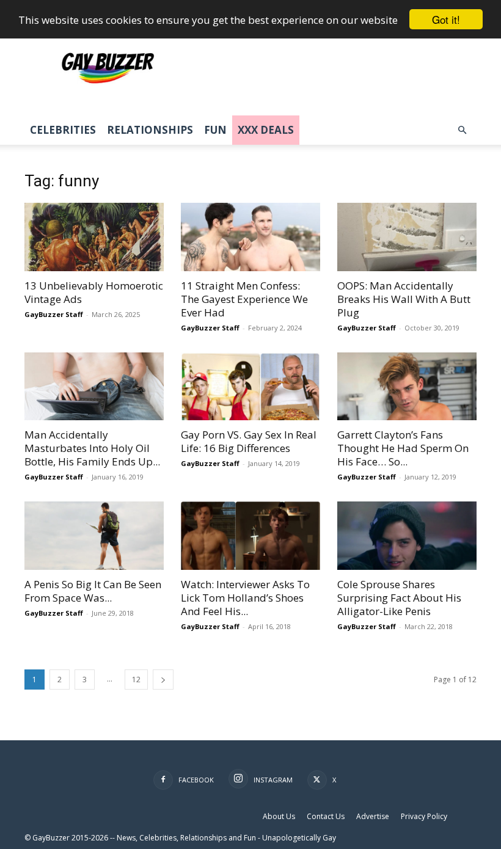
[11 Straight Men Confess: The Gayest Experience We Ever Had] (250, 237)
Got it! (446, 19)
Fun (215, 130)
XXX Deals (266, 130)
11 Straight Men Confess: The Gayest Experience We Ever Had (244, 299)
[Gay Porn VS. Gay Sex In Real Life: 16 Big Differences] (250, 386)
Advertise (372, 816)
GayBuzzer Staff (53, 314)
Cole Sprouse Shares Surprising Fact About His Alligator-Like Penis (399, 597)
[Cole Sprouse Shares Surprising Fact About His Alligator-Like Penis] (407, 535)
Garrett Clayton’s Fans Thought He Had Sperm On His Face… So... (403, 448)
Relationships (150, 130)
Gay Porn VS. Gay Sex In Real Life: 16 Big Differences (248, 441)
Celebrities (63, 130)
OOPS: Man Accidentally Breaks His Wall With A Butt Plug (403, 299)
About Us (279, 816)
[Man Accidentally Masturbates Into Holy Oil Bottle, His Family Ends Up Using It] (94, 386)
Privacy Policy (424, 816)
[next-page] (163, 679)
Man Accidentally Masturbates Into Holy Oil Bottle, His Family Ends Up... (92, 448)
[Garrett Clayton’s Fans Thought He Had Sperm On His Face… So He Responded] (407, 386)
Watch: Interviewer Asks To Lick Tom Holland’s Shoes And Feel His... (245, 597)
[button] (462, 130)
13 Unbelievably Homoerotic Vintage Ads (93, 292)
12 (136, 679)
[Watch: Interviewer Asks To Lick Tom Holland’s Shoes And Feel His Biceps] (250, 535)
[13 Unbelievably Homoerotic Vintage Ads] (94, 237)
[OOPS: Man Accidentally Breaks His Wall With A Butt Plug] (407, 237)
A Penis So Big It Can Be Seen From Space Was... (92, 591)
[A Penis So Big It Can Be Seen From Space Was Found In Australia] (94, 535)
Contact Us (326, 816)
